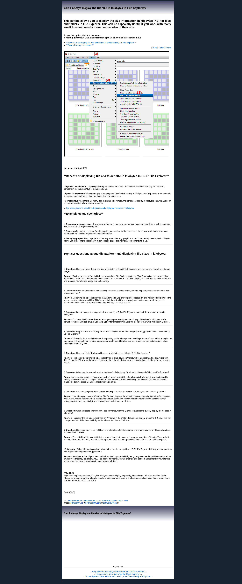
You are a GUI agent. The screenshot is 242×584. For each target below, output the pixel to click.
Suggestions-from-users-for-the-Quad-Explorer (118, 574)
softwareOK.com (92, 500)
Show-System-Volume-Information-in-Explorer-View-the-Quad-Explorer (118, 576)
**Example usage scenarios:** (80, 45)
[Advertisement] (118, 542)
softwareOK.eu (109, 500)
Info (119, 500)
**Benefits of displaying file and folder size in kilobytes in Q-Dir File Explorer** (101, 42)
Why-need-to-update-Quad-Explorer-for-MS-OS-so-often (118, 571)
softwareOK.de (75, 500)
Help (126, 500)
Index (161, 47)
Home (168, 47)
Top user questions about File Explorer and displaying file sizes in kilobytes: (100, 208)
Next (155, 47)
